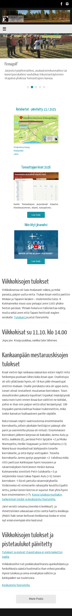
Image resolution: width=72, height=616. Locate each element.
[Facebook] (61, 4)
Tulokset (20, 317)
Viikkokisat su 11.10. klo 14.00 (34, 332)
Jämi (16, 154)
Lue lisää (36, 214)
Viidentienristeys (22, 147)
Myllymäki (19, 150)
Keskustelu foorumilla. (16, 585)
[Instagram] (67, 4)
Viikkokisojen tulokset (25, 281)
